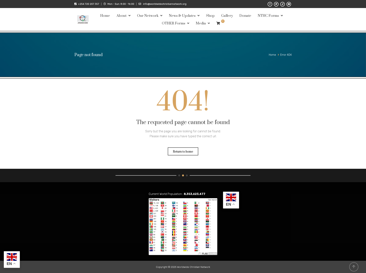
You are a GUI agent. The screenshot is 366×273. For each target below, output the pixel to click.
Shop (210, 16)
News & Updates (182, 16)
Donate (245, 16)
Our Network (147, 16)
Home (105, 16)
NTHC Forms (268, 16)
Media (201, 23)
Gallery (227, 16)
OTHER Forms (173, 23)
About (121, 16)
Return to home (183, 151)
